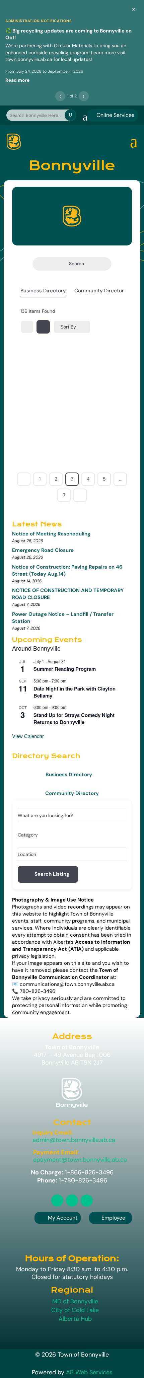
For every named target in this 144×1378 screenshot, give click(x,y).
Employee (110, 1217)
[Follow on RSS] (57, 1200)
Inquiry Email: (52, 1133)
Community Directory (100, 290)
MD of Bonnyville (75, 1301)
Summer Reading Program (64, 668)
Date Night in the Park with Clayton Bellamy (74, 692)
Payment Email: (56, 1152)
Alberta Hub (75, 1319)
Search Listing (51, 874)
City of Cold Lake (75, 1310)
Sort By (68, 327)
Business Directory (43, 290)
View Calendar (28, 735)
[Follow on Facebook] (72, 1200)
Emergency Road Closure (43, 550)
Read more (17, 80)
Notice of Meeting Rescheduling (51, 533)
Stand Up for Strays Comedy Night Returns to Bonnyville (74, 718)
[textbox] (28, 835)
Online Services (112, 115)
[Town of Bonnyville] (13, 141)
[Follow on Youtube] (87, 1200)
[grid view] (27, 327)
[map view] (43, 327)
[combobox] (70, 835)
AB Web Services (89, 1372)
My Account (62, 1217)
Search (76, 264)
